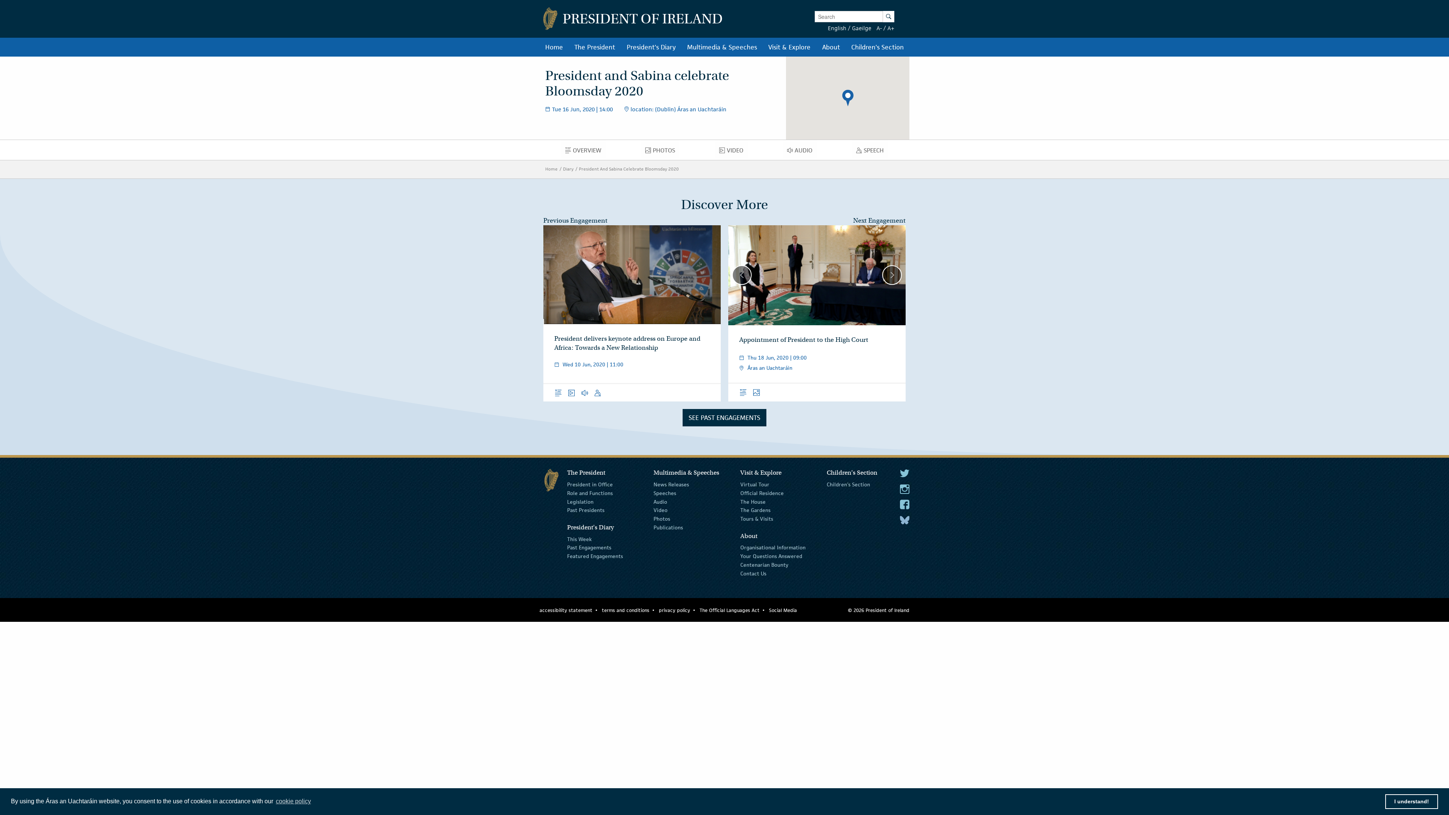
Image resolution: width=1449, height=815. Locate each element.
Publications (668, 527)
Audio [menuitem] (806, 152)
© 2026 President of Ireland (878, 610)
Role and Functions (590, 493)
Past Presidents (586, 510)
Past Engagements (589, 547)
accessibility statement (566, 610)
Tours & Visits (756, 518)
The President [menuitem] (594, 47)
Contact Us (753, 573)
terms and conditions (625, 610)
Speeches (665, 493)
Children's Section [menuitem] (877, 47)
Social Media (783, 610)
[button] (848, 98)
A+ (891, 28)
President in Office (590, 484)
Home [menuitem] (554, 47)
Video (661, 510)
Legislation (580, 501)
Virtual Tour (754, 484)
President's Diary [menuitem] (651, 47)
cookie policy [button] (293, 801)
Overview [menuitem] (589, 152)
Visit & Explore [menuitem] (789, 47)
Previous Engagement (575, 221)
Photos (662, 518)
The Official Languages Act (730, 610)
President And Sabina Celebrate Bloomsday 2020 (629, 169)
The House (753, 501)
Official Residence (762, 493)
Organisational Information (773, 547)
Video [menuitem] (737, 152)
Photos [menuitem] (666, 152)
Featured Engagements (595, 556)
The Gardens (755, 510)
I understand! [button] (1411, 801)
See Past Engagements (724, 418)
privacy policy (674, 610)
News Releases (671, 484)
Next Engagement (879, 221)
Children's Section (848, 484)
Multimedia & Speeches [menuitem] (722, 47)
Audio (660, 501)
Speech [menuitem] (876, 152)
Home (551, 169)
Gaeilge (861, 28)
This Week (579, 538)
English (837, 28)
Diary (568, 169)
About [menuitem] (831, 47)
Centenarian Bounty (764, 564)
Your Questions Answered (771, 556)
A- (879, 28)
